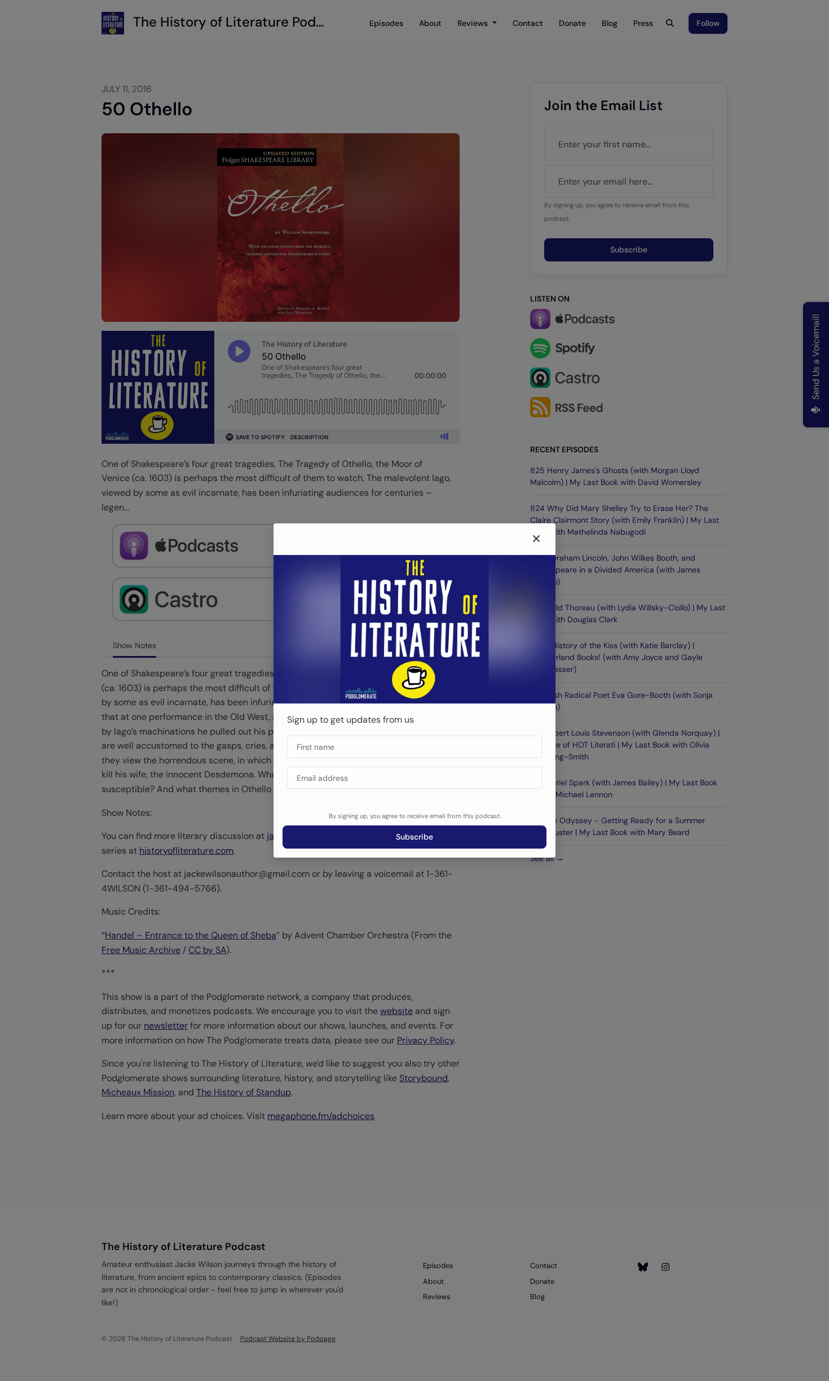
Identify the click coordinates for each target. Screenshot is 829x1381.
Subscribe (414, 837)
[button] (536, 539)
